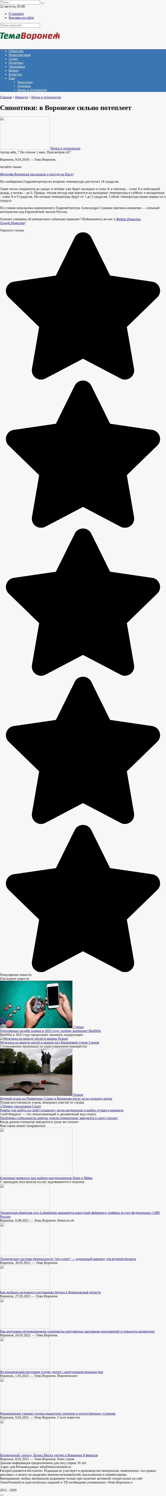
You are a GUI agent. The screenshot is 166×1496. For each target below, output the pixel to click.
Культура (15, 74)
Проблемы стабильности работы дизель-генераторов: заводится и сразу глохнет (59, 1118)
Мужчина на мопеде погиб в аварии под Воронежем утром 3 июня (49, 1042)
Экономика (17, 66)
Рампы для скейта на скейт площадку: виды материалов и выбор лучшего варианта (61, 1110)
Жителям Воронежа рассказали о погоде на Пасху (37, 174)
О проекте (16, 14)
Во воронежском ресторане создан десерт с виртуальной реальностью (51, 1372)
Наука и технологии (32, 90)
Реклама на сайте (21, 17)
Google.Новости (12, 223)
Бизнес (14, 70)
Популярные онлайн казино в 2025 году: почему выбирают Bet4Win (50, 1031)
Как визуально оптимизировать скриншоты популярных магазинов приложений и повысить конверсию (77, 1331)
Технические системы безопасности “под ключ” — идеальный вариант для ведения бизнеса (68, 1259)
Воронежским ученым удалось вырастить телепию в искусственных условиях (58, 1413)
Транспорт (25, 82)
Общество (16, 51)
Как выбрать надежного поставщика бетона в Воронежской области (50, 1292)
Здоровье (24, 86)
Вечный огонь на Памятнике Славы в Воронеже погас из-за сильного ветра (56, 1098)
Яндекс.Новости (128, 219)
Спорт (13, 59)
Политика (16, 62)
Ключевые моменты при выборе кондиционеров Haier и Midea (46, 1178)
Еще (12, 78)
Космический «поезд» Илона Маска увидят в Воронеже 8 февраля (49, 1455)
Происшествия (19, 55)
